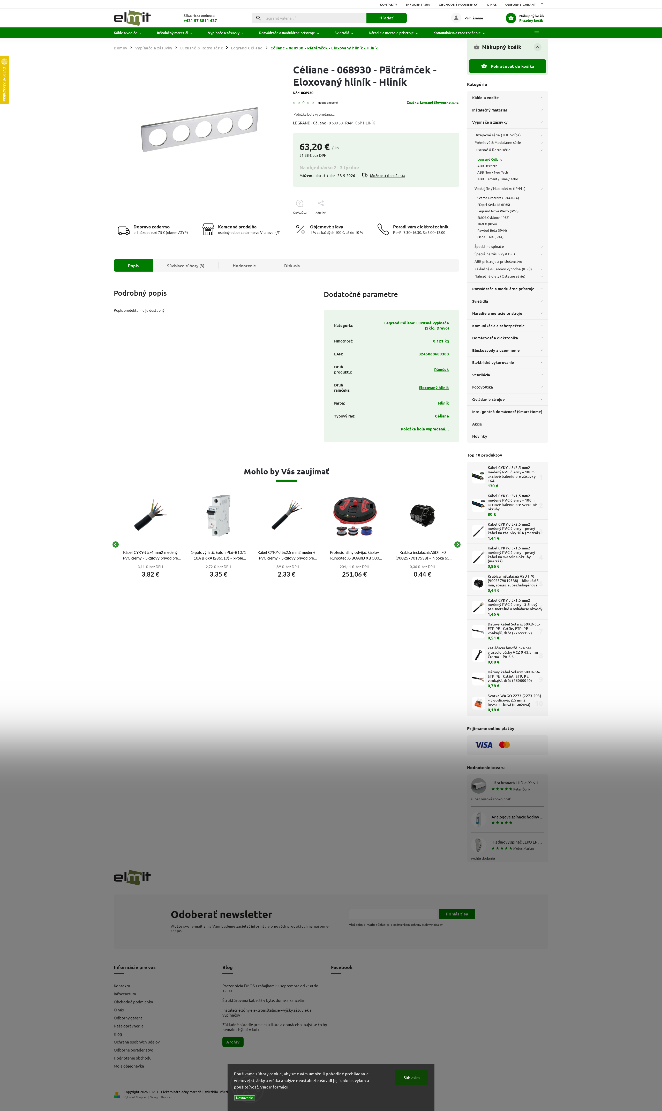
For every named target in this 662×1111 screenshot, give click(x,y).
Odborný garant (520, 4)
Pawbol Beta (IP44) (492, 230)
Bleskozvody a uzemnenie (496, 350)
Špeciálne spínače (489, 246)
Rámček (441, 369)
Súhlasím (412, 1077)
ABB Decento (487, 165)
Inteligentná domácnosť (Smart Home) (507, 411)
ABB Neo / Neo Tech (492, 172)
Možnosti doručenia (387, 175)
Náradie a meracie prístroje (497, 313)
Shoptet (141, 1097)
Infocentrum (418, 4)
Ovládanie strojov (488, 399)
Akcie (477, 424)
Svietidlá (480, 301)
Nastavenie (244, 1098)
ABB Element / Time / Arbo (497, 179)
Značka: (433, 102)
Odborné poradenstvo (133, 1049)
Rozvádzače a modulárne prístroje (503, 288)
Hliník (443, 403)
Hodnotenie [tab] (244, 265)
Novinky (479, 436)
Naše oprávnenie (129, 1025)
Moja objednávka (129, 1065)
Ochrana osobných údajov (137, 1041)
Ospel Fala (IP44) (490, 237)
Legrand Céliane (489, 159)
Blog (118, 1033)
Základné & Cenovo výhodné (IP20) (503, 268)
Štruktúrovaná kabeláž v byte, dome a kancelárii (264, 1000)
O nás (492, 4)
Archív (233, 1042)
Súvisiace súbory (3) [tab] (185, 265)
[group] (150, 544)
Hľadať (386, 18)
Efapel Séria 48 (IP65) (493, 204)
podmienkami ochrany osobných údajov (418, 924)
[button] (150, 573)
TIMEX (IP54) (487, 224)
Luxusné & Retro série (492, 149)
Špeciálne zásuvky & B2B (495, 253)
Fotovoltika (482, 387)
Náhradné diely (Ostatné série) (500, 276)
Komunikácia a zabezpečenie (498, 325)
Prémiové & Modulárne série (498, 142)
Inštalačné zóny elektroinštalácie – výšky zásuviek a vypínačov (267, 1012)
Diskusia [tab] (292, 265)
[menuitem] (131, 32)
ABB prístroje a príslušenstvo (498, 261)
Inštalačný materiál (489, 110)
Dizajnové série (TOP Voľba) (498, 134)
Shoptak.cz (168, 1097)
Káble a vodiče (485, 97)
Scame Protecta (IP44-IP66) (498, 198)
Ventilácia (481, 374)
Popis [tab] (133, 265)
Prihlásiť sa (457, 914)
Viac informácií (274, 1086)
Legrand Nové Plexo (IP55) (498, 211)
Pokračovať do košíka (513, 66)
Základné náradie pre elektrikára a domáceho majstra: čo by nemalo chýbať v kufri (274, 1027)
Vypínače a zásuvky (490, 122)
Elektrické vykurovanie (493, 362)
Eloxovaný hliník (434, 387)
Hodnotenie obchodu (133, 1057)
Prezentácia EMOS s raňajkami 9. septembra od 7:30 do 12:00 (270, 988)
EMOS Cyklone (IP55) (493, 217)
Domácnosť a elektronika (495, 337)
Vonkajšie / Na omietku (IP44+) (500, 188)
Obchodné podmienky (458, 4)
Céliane (442, 416)
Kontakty (388, 4)
